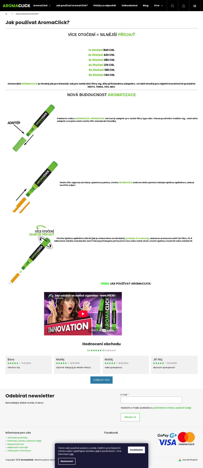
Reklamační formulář (18, 447)
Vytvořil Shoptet (190, 460)
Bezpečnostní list (16, 444)
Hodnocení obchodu (101, 343)
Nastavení (67, 461)
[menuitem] (42, 5)
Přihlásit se (130, 417)
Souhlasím (136, 449)
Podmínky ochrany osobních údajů (24, 440)
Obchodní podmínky (18, 437)
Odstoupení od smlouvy (19, 450)
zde (71, 454)
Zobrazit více (101, 380)
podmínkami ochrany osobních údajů (172, 407)
